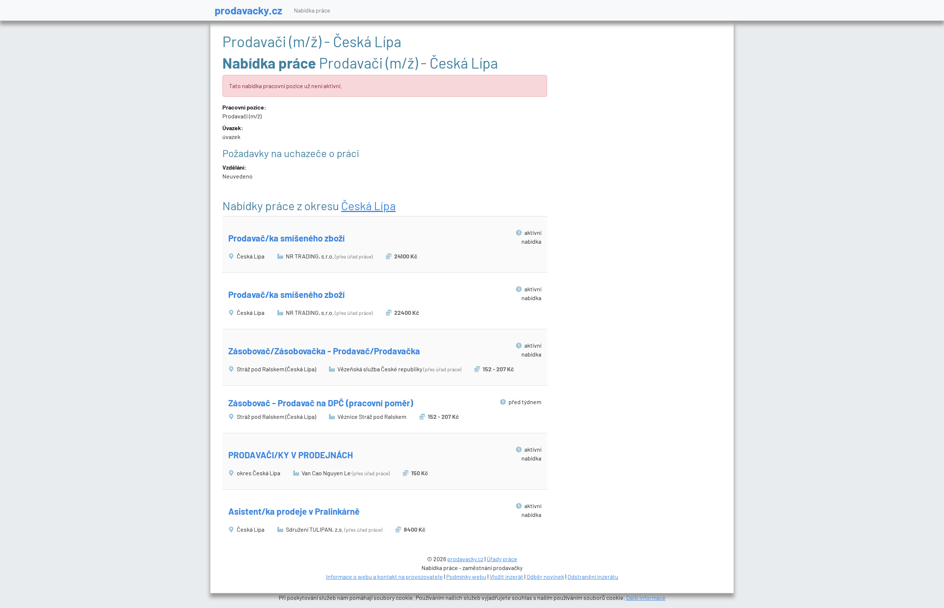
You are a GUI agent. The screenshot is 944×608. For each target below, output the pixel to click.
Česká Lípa (368, 205)
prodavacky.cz (248, 10)
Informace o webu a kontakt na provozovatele (384, 576)
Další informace (646, 597)
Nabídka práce (312, 10)
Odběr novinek (545, 576)
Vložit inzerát (506, 576)
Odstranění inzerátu (593, 576)
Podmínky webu (466, 576)
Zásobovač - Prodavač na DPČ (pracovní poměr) (320, 402)
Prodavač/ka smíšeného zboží (286, 238)
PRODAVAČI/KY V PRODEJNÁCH (290, 454)
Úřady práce (502, 558)
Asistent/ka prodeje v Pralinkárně (294, 511)
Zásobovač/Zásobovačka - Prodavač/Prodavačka (324, 350)
